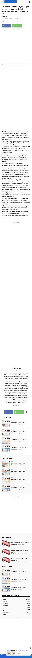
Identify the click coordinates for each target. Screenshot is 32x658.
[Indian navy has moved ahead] (6, 543)
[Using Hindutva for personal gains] (6, 552)
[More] (24, 25)
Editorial (6, 537)
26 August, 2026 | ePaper (18, 422)
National (4, 16)
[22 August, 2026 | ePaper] (6, 448)
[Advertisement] (16, 46)
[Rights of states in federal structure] (6, 560)
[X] (18, 404)
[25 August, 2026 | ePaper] (6, 432)
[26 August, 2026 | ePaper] (6, 423)
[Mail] (16, 404)
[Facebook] (13, 404)
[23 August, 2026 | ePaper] (6, 440)
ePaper (12, 420)
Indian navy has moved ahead (20, 542)
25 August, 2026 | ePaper (18, 431)
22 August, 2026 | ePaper (18, 447)
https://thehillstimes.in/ (16, 370)
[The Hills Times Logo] (10, 1)
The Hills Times (7, 21)
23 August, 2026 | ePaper (18, 439)
